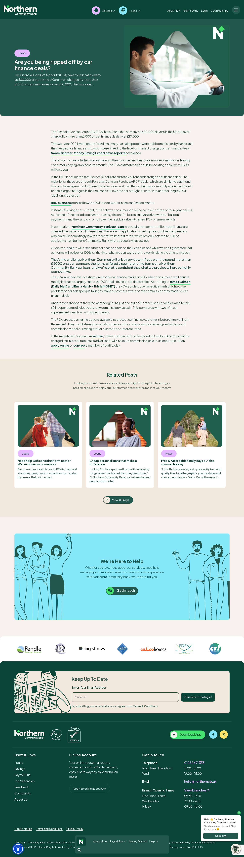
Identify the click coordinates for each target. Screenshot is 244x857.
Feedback (21, 787)
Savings (107, 10)
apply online (60, 345)
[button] (18, 849)
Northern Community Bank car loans (98, 226)
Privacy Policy (74, 828)
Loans (133, 10)
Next (232, 648)
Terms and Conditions (49, 828)
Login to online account (88, 788)
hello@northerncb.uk (200, 781)
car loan (97, 336)
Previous (12, 648)
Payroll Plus (117, 841)
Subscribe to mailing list (198, 697)
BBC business (61, 203)
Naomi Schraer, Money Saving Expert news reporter (89, 153)
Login (204, 10)
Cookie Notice (23, 828)
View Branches (195, 790)
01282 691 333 (194, 763)
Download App (219, 10)
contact (79, 345)
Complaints (22, 793)
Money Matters (138, 841)
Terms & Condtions (145, 706)
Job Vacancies (24, 781)
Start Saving (190, 10)
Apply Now (174, 10)
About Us (99, 841)
